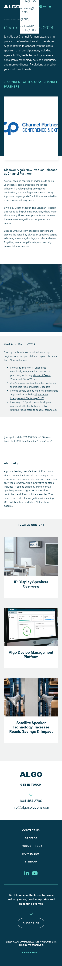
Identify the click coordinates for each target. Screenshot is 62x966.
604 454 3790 (31, 800)
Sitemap (31, 861)
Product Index (31, 846)
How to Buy (31, 853)
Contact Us (31, 830)
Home (6, 19)
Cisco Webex (30, 379)
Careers (31, 838)
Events (13, 19)
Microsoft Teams (41, 375)
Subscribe (31, 923)
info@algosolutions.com (31, 807)
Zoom (13, 379)
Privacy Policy (31, 952)
